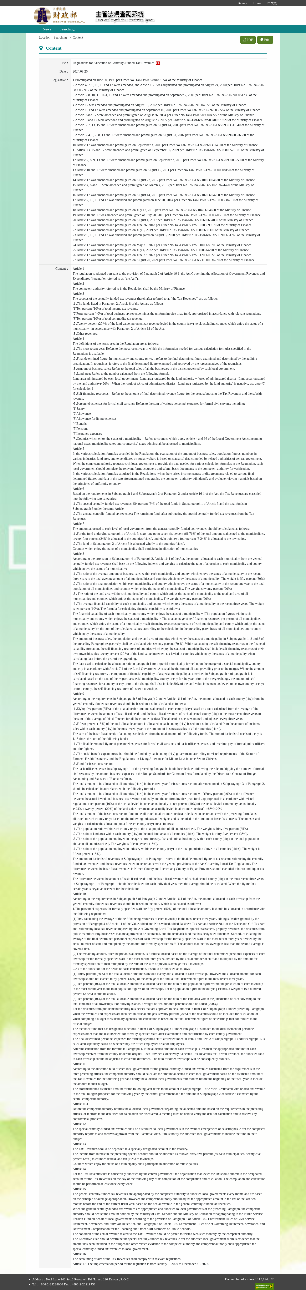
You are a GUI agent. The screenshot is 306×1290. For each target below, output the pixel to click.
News (47, 29)
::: (229, 3)
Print (266, 39)
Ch (157, 63)
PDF (249, 39)
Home (257, 3)
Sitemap (242, 3)
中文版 (272, 3)
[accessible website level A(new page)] (264, 1285)
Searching (67, 29)
